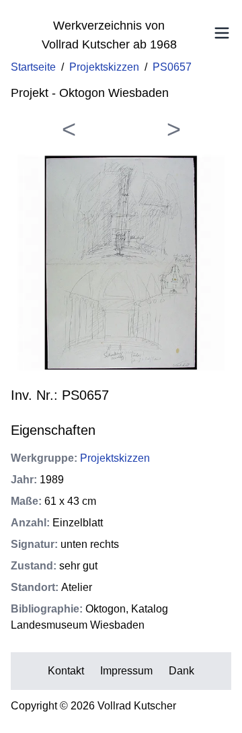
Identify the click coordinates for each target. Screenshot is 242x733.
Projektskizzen (104, 67)
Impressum (126, 670)
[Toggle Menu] (221, 33)
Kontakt (66, 670)
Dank (181, 670)
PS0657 (172, 67)
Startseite (33, 67)
